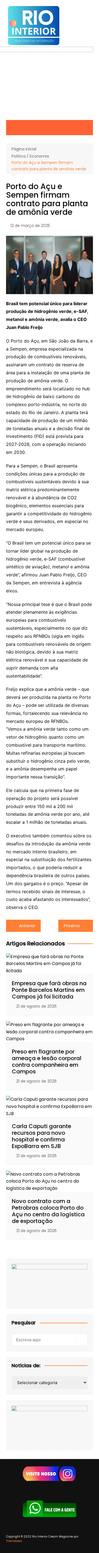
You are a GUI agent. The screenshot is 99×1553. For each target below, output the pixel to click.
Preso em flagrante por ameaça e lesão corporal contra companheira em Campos (46, 1061)
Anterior (27, 926)
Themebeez (14, 1541)
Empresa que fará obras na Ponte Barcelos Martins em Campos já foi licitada (49, 989)
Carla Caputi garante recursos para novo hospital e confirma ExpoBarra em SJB (41, 1136)
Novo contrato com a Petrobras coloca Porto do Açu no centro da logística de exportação (48, 1211)
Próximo (72, 926)
